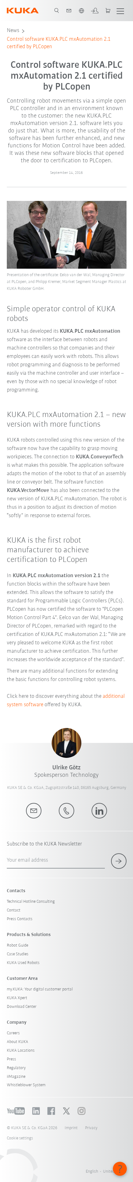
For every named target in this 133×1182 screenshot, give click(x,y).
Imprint (71, 1128)
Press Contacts (19, 919)
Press (11, 1059)
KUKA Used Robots (23, 963)
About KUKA (17, 1042)
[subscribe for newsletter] (119, 861)
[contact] (69, 10)
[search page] (56, 10)
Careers (13, 1033)
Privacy (91, 1128)
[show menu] (120, 10)
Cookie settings (20, 1138)
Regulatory (16, 1068)
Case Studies (17, 954)
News (13, 31)
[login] (94, 10)
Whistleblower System (26, 1085)
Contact (13, 910)
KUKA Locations (21, 1050)
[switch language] (81, 10)
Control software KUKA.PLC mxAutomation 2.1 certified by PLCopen (58, 43)
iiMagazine (16, 1076)
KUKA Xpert (17, 998)
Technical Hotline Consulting (31, 901)
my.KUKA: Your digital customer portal (40, 989)
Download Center (21, 1006)
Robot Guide (17, 945)
